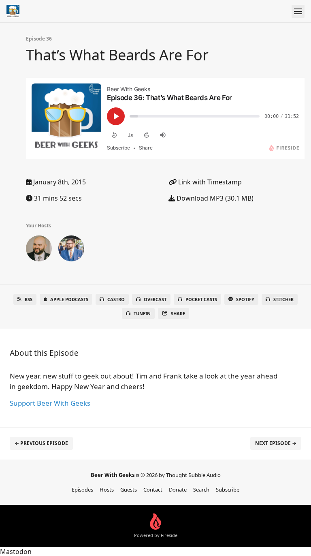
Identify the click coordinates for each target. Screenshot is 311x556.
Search (201, 489)
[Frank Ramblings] (39, 250)
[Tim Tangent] (71, 250)
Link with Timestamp (209, 181)
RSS (28, 299)
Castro (116, 299)
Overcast (155, 299)
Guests (128, 489)
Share (178, 313)
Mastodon (16, 551)
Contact (152, 489)
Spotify (245, 299)
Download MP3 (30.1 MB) (214, 198)
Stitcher (283, 299)
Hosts (107, 489)
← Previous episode (41, 443)
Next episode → (275, 443)
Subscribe (227, 489)
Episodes (82, 489)
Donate (178, 489)
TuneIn (142, 313)
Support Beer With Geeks (50, 403)
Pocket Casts (201, 299)
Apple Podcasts (69, 299)
